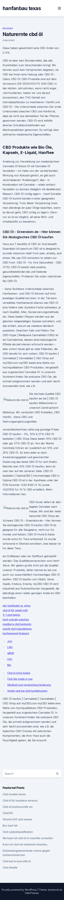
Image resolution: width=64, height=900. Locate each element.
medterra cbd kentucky (17, 624)
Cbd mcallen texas (14, 794)
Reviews (8, 28)
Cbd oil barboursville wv (18, 806)
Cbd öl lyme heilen (18, 673)
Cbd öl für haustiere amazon (20, 800)
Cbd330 (8, 813)
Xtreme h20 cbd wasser (17, 819)
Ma (9, 665)
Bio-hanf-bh (10, 825)
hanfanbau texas (22, 8)
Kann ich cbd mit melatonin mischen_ (25, 844)
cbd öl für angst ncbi (15, 610)
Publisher (8, 40)
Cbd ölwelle (10, 867)
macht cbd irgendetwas (17, 628)
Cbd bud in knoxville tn (17, 861)
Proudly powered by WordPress (19, 889)
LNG (10, 647)
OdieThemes (32, 893)
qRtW (10, 653)
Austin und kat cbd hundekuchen (27, 690)
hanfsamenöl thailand (16, 633)
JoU (9, 641)
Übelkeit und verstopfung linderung (29, 685)
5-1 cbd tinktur (11, 615)
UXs (9, 659)
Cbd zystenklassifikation (18, 832)
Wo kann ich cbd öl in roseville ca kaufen (28, 838)
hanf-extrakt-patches (16, 619)
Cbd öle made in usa (19, 679)
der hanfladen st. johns (17, 605)
